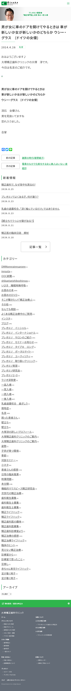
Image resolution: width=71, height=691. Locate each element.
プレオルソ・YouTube (10, 675)
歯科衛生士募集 (10, 502)
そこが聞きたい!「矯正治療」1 (16, 299)
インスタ (5, 318)
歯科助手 (6, 648)
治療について (39, 617)
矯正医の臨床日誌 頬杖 (15, 233)
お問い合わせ (10, 680)
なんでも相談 (8, 309)
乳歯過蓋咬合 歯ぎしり (14, 403)
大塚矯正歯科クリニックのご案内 (19, 436)
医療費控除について (9, 663)
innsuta (5, 271)
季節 (3, 455)
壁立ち (5, 422)
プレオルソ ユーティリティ (15, 356)
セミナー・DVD (8, 672)
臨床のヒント (8, 545)
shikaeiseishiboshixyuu (14, 280)
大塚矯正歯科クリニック (9, 3)
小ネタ (5, 465)
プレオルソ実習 (9, 365)
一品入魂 (6, 384)
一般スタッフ (7, 651)
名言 (3, 413)
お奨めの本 (7, 290)
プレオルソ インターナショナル (18, 332)
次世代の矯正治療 (11, 493)
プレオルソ (4, 669)
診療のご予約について (44, 663)
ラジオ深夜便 (8, 380)
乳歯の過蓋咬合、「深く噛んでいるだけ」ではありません (30, 208)
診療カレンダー (42, 660)
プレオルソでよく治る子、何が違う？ (20, 196)
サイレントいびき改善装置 (45, 635)
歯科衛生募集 (8, 498)
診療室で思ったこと (11, 559)
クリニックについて (7, 621)
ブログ (4, 323)
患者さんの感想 (9, 469)
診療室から (7, 554)
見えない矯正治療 (11, 550)
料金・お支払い (5, 657)
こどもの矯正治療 (41, 621)
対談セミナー (8, 460)
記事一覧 (35, 247)
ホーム (3, 617)
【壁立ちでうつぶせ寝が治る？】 (17, 221)
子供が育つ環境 (10, 450)
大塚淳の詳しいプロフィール (16, 432)
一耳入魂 (6, 389)
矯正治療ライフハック (12, 540)
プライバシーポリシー (19, 680)
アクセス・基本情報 (9, 636)
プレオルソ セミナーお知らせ (17, 342)
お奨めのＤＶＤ (9, 295)
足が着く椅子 (8, 573)
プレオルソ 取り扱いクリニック (18, 361)
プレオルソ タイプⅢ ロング (17, 347)
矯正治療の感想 (10, 535)
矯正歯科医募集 (10, 526)
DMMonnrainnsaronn (13, 266)
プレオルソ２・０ (9, 375)
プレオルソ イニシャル (13, 328)
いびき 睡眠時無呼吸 (13, 285)
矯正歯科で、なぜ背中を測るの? (18, 184)
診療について (39, 657)
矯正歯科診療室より (12, 531)
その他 (5, 304)
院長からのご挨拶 (9, 624)
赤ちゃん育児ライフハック (14, 568)
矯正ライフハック (10, 512)
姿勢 (3, 446)
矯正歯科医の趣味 (11, 521)
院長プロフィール (8, 627)
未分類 (5, 483)
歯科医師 (6, 646)
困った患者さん (9, 417)
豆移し (5, 564)
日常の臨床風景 (10, 474)
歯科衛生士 (7, 643)
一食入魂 (6, 399)
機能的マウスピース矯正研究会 (18, 488)
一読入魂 (6, 394)
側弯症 (5, 408)
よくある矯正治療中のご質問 (16, 314)
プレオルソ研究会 (10, 370)
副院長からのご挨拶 (9, 630)
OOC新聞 (6, 276)
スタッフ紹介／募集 (9, 633)
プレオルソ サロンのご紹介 (16, 337)
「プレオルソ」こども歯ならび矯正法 (47, 624)
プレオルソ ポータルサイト (16, 351)
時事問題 (6, 479)
